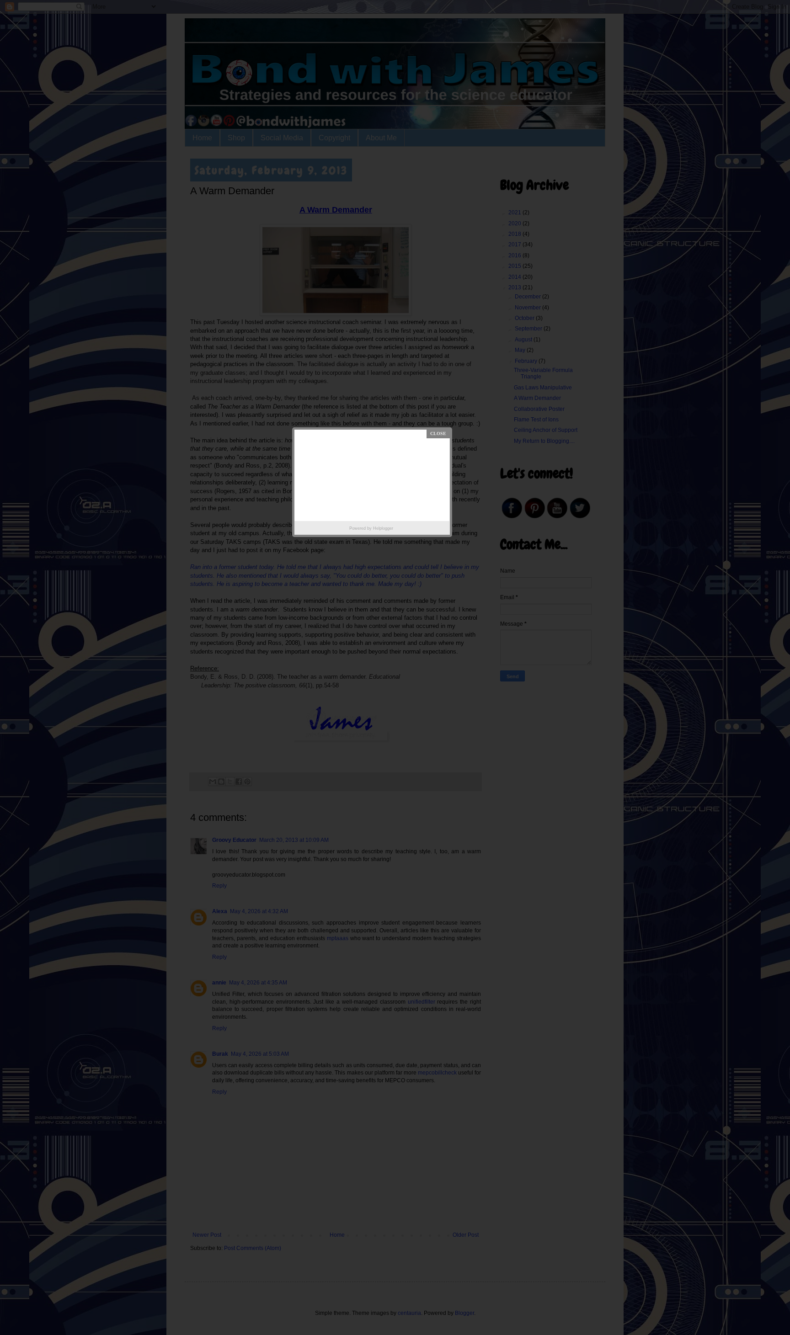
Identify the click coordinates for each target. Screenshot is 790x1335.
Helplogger (383, 528)
